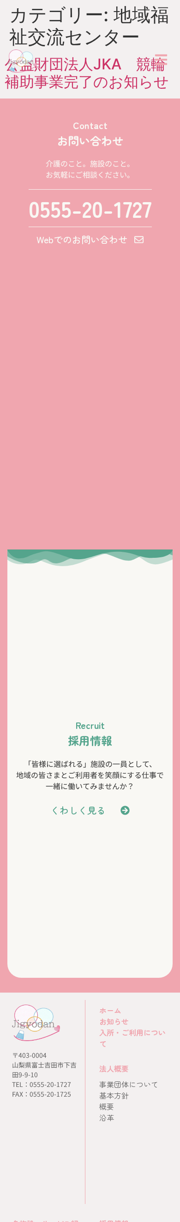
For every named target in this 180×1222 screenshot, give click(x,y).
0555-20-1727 (90, 208)
